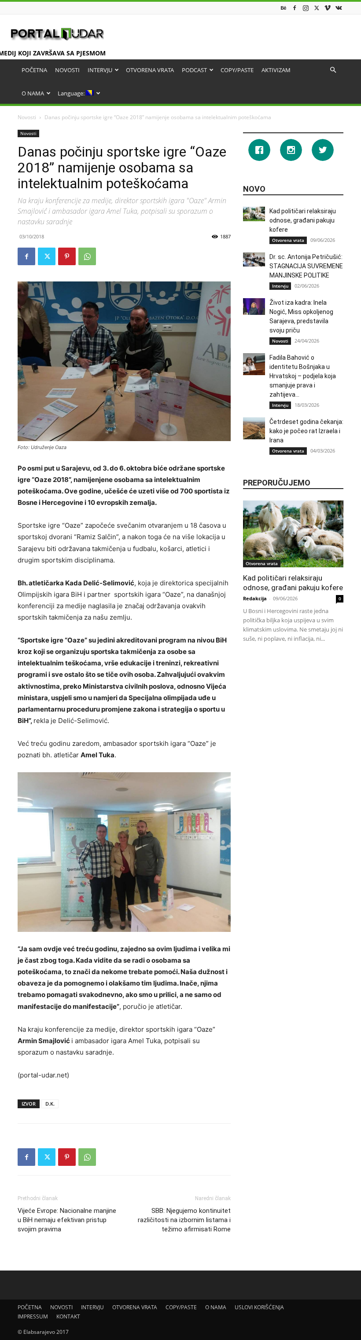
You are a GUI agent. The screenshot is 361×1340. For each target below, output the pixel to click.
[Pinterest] (67, 256)
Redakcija (255, 598)
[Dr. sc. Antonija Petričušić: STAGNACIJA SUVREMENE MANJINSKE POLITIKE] (254, 259)
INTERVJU (100, 70)
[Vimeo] (327, 8)
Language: (72, 93)
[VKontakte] (338, 8)
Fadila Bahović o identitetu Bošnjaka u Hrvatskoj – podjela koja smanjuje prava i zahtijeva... (302, 376)
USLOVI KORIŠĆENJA (259, 1307)
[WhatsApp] (87, 256)
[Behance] (283, 8)
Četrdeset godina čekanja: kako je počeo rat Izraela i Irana (306, 431)
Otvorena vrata (288, 240)
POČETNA (34, 70)
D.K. (50, 1103)
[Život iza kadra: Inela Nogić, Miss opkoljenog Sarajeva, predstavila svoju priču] (254, 306)
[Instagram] (305, 8)
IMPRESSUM (33, 1316)
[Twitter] (316, 8)
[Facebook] (294, 8)
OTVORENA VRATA (150, 70)
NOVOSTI (67, 70)
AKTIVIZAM (276, 70)
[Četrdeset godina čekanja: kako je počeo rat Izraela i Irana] (254, 428)
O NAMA (33, 93)
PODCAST (194, 70)
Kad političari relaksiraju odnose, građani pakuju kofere (302, 220)
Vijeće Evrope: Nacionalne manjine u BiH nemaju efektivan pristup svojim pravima (67, 1220)
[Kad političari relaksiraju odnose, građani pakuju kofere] (254, 214)
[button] (332, 70)
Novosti (27, 117)
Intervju (280, 286)
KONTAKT (68, 1316)
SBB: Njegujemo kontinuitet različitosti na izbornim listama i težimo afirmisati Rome (184, 1220)
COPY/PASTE (237, 70)
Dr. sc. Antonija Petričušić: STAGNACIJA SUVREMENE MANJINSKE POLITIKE (306, 266)
